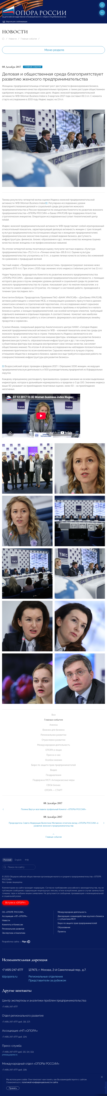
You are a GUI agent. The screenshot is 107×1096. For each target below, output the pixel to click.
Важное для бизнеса (53, 730)
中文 (27, 860)
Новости (13, 39)
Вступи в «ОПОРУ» (15, 902)
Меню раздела (54, 50)
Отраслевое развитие (53, 740)
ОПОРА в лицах (53, 750)
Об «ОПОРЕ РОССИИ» (13, 912)
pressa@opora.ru (9, 1055)
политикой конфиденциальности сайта (40, 1082)
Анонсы (53, 725)
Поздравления (53, 775)
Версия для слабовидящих (16, 22)
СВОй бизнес (53, 785)
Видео (53, 770)
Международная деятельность (53, 745)
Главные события (29, 39)
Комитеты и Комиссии (12, 924)
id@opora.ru (9, 976)
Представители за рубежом (47, 980)
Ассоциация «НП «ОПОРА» (14, 916)
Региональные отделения (46, 976)
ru (102, 13)
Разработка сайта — (14, 942)
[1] (46, 203)
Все (54, 714)
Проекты (62, 931)
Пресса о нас (53, 755)
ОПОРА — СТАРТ (53, 790)
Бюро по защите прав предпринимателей (53, 765)
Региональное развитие (53, 735)
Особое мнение (53, 760)
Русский (7, 860)
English (18, 860)
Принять (13, 1088)
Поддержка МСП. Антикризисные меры (54, 780)
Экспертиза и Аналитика (13, 933)
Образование (64, 927)
